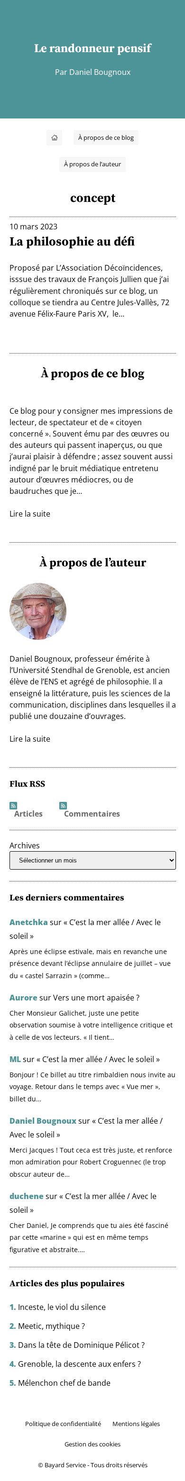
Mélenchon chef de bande (64, 1383)
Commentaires (92, 814)
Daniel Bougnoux (42, 1121)
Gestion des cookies (92, 1444)
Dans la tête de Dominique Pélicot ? (81, 1345)
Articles (28, 814)
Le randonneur (74, 48)
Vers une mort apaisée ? (96, 997)
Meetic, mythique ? (51, 1326)
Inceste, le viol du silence (62, 1307)
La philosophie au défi (72, 241)
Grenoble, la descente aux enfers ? (79, 1364)
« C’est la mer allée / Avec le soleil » (98, 1059)
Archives (24, 845)
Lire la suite (29, 514)
